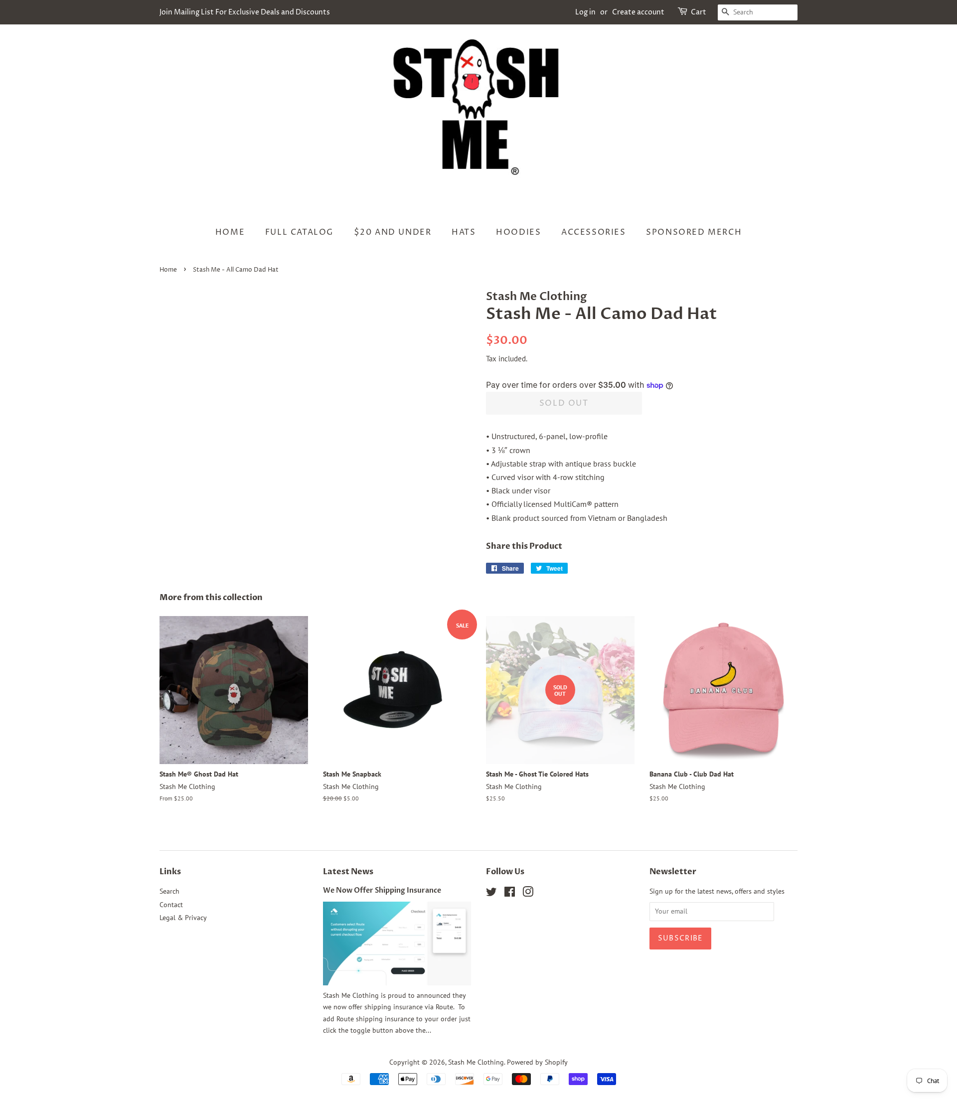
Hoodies (518, 232)
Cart (698, 12)
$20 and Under (393, 232)
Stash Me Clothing (476, 1062)
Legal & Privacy (183, 917)
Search (169, 891)
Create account (638, 12)
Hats (464, 232)
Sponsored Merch (694, 232)
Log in (585, 12)
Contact (171, 904)
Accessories (593, 232)
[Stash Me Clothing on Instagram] (527, 893)
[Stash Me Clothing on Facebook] (509, 893)
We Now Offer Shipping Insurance (382, 890)
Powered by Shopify (537, 1062)
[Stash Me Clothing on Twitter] (491, 893)
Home (230, 232)
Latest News (348, 871)
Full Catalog (299, 232)
